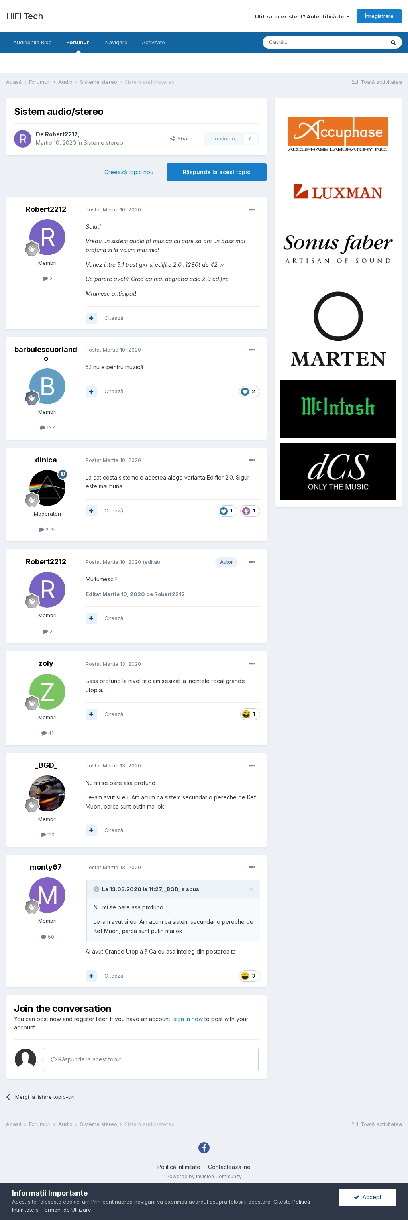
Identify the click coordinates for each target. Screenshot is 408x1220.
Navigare (116, 42)
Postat (113, 209)
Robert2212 (61, 134)
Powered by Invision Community (204, 1176)
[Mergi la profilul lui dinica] (47, 488)
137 (50, 427)
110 (50, 834)
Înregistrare (379, 16)
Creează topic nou (128, 172)
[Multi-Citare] (91, 318)
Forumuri (78, 42)
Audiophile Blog (32, 42)
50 (50, 936)
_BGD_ (46, 765)
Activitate (153, 42)
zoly (46, 663)
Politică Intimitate (178, 1166)
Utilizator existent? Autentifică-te (300, 16)
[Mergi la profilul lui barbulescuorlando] (47, 386)
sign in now (188, 1018)
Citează (113, 318)
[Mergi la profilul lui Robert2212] (22, 139)
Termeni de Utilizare (66, 1209)
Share (183, 138)
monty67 (46, 867)
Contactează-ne (229, 1166)
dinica (46, 460)
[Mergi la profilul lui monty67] (47, 895)
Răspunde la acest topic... (91, 1059)
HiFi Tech (24, 16)
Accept (370, 1197)
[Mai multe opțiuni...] (252, 209)
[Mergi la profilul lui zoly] (47, 692)
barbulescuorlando (45, 353)
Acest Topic (359, 42)
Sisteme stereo (103, 142)
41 (50, 733)
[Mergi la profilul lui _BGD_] (47, 793)
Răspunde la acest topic (216, 172)
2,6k (50, 529)
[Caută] (393, 42)
